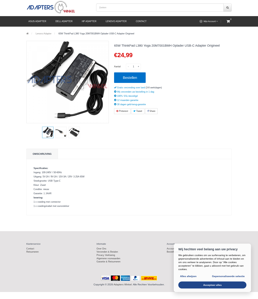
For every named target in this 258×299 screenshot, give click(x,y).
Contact (30, 248)
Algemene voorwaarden (108, 258)
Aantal (117, 66)
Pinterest (123, 111)
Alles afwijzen (188, 276)
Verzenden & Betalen (107, 251)
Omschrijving (42, 153)
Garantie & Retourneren (108, 261)
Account (171, 248)
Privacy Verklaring (106, 255)
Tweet (138, 111)
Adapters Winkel (123, 284)
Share (152, 111)
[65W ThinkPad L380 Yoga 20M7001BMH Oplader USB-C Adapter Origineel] (48, 132)
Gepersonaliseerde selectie (228, 276)
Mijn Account (210, 21)
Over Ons (101, 248)
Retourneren (32, 251)
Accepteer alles (212, 285)
